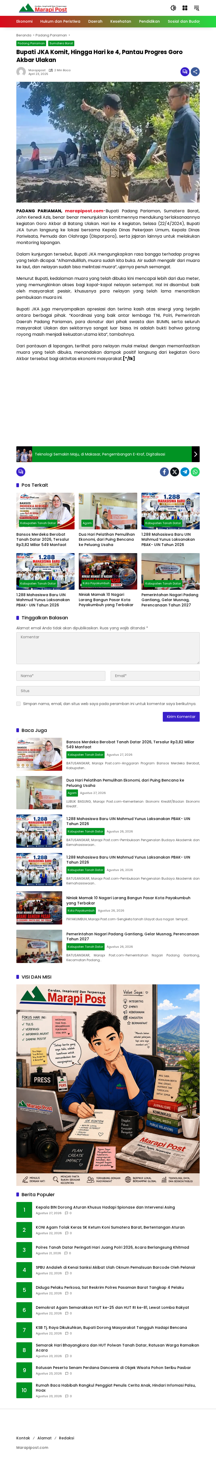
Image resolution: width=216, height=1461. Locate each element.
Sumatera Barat (61, 43)
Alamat (44, 1438)
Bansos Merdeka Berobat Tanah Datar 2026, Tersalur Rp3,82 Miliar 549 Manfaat (42, 539)
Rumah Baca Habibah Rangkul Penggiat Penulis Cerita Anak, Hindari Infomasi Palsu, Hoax (116, 1388)
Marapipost (37, 70)
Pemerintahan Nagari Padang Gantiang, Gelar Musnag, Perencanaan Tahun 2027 (169, 600)
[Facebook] (164, 471)
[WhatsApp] (195, 471)
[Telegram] (184, 471)
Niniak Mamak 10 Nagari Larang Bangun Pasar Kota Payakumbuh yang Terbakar (106, 599)
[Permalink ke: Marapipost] (22, 71)
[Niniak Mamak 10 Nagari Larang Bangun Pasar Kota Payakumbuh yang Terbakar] (108, 571)
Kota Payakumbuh (96, 583)
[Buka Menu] (185, 8)
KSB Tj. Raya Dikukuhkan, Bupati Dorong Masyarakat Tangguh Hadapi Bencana (111, 1327)
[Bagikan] (195, 71)
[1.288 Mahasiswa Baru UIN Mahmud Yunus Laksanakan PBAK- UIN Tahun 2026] (170, 511)
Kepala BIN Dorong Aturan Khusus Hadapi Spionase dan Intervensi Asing (105, 1207)
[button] (173, 8)
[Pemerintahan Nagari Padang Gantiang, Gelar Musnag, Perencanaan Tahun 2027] (170, 571)
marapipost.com (84, 211)
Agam (87, 523)
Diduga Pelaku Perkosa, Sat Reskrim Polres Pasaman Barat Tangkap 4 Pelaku (110, 1287)
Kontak (23, 1438)
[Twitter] (174, 471)
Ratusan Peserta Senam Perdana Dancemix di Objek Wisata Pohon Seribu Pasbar (113, 1367)
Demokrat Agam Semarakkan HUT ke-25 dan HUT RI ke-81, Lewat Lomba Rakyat (112, 1307)
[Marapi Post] (42, 7)
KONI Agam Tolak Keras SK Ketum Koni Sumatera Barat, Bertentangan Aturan (110, 1227)
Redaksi (66, 1438)
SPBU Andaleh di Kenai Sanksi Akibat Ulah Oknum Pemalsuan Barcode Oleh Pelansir (115, 1267)
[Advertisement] (108, 404)
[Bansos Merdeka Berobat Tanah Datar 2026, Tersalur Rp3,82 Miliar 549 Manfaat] (45, 511)
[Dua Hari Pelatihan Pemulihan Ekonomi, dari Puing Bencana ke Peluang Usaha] (108, 511)
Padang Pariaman (31, 43)
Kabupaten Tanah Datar (38, 523)
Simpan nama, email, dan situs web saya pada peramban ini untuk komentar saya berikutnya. (109, 703)
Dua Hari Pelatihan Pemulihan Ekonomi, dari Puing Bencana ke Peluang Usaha (107, 539)
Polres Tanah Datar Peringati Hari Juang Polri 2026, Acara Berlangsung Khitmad (112, 1247)
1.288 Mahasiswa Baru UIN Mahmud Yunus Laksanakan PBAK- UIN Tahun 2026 (168, 539)
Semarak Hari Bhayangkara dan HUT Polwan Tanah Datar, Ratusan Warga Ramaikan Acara (117, 1348)
